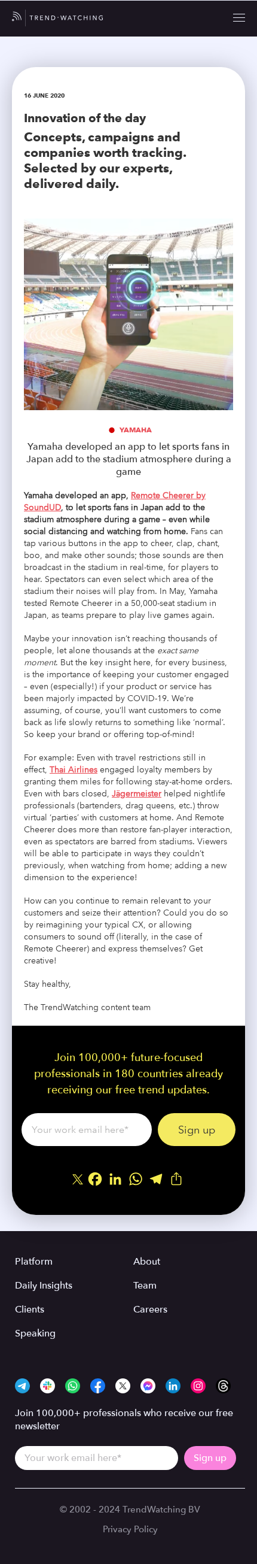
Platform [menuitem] (34, 1261)
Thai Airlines (73, 770)
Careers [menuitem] (150, 1309)
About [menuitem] (146, 1261)
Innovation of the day (85, 118)
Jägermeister (136, 794)
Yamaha (136, 429)
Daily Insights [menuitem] (43, 1285)
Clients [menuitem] (29, 1309)
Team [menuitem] (145, 1285)
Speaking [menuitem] (35, 1333)
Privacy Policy (130, 1529)
